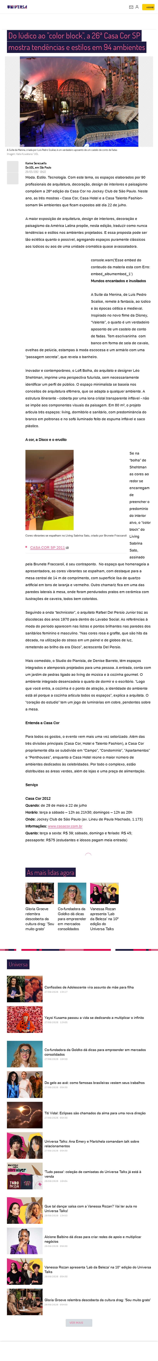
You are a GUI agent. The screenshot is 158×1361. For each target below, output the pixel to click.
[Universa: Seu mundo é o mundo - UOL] (17, 7)
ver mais (76, 1322)
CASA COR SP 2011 (47, 547)
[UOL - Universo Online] (29, 7)
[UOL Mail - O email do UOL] (131, 7)
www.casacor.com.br (65, 826)
